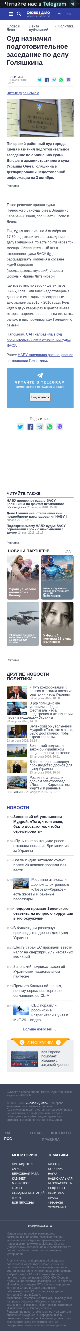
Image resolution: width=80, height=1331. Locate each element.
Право (53, 1198)
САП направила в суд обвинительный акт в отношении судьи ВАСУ (39, 339)
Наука (52, 1173)
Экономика (57, 1207)
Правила (51, 1140)
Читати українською (23, 93)
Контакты (61, 1133)
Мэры (16, 1198)
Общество (56, 1188)
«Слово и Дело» (37, 1103)
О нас (36, 1133)
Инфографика (40, 1042)
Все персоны (23, 1202)
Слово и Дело (13, 28)
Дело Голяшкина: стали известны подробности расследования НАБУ (37, 516)
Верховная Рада (25, 1173)
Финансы (55, 1202)
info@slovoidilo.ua (40, 1226)
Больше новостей (37, 1029)
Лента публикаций (38, 28)
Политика (66, 26)
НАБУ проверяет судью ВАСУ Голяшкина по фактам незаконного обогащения (35, 504)
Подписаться (40, 397)
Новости (18, 807)
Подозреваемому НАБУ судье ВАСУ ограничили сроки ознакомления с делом (36, 529)
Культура (55, 1169)
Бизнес (54, 1164)
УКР (61, 14)
